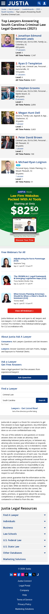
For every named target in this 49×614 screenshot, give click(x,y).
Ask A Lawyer (14, 9)
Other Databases (12, 552)
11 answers (20, 74)
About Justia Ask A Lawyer (16, 336)
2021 (38, 9)
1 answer (19, 124)
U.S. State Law (11, 546)
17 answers (20, 50)
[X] (34, 574)
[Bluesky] (30, 574)
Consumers (6, 341)
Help (24, 595)
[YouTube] (15, 574)
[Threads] (26, 574)
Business (8, 527)
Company (24, 590)
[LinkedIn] (11, 574)
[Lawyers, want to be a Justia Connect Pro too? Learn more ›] (18, 165)
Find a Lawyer (9, 388)
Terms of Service (24, 600)
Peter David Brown (30, 137)
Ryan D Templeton (30, 63)
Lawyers (5, 349)
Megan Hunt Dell (29, 112)
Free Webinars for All (13, 252)
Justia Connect (24, 581)
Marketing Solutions (14, 559)
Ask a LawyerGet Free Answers (11, 363)
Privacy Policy (24, 604)
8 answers (20, 99)
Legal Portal (24, 586)
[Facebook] (18, 574)
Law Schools (10, 533)
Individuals (9, 521)
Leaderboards (28, 9)
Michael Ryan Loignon (32, 162)
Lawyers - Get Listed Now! (24, 408)
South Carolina (7, 12)
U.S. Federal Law (12, 540)
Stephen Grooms (29, 88)
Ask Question (24, 377)
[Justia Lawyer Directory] (37, 574)
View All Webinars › (24, 310)
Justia (3, 9)
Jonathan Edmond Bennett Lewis (28, 37)
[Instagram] (22, 574)
